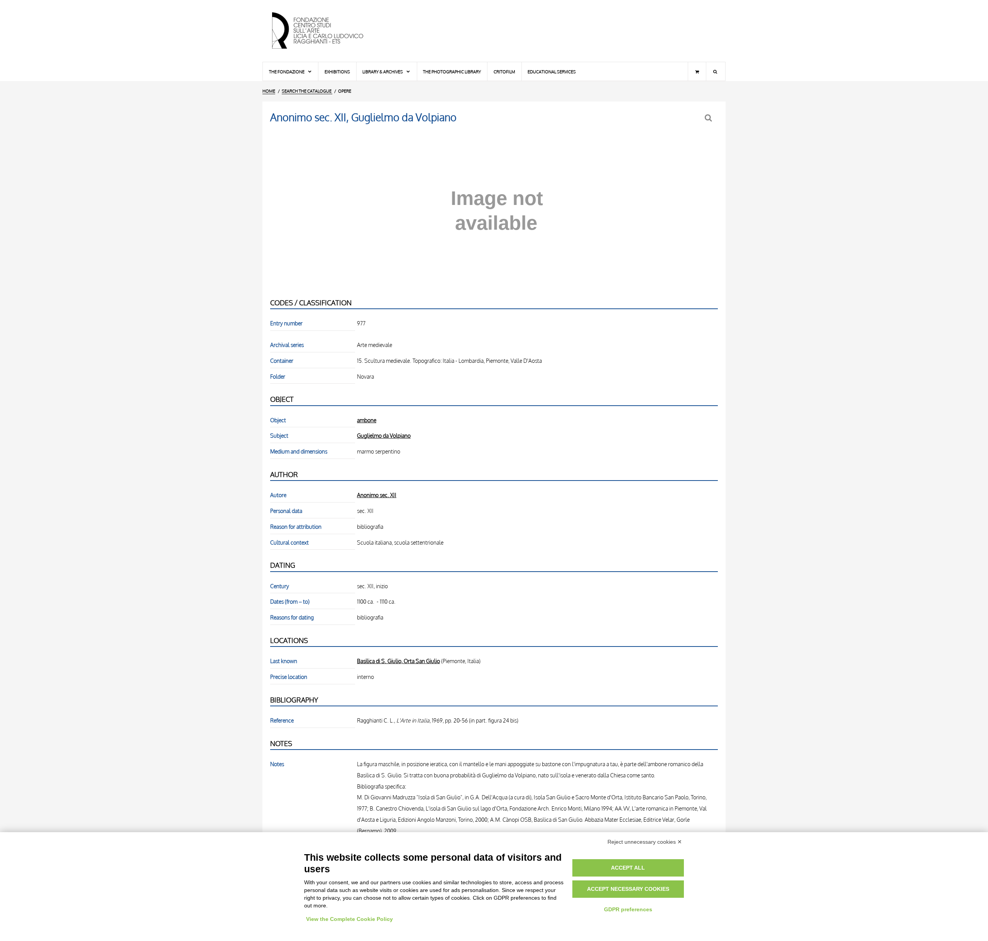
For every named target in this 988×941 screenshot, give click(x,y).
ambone (366, 419)
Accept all (628, 868)
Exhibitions (337, 71)
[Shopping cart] (697, 71)
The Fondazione (287, 71)
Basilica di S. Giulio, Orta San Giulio (398, 660)
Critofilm (504, 71)
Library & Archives (383, 71)
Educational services (552, 71)
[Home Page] (324, 31)
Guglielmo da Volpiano (384, 435)
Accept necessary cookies (628, 889)
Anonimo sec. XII (376, 494)
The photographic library (452, 71)
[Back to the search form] (709, 118)
